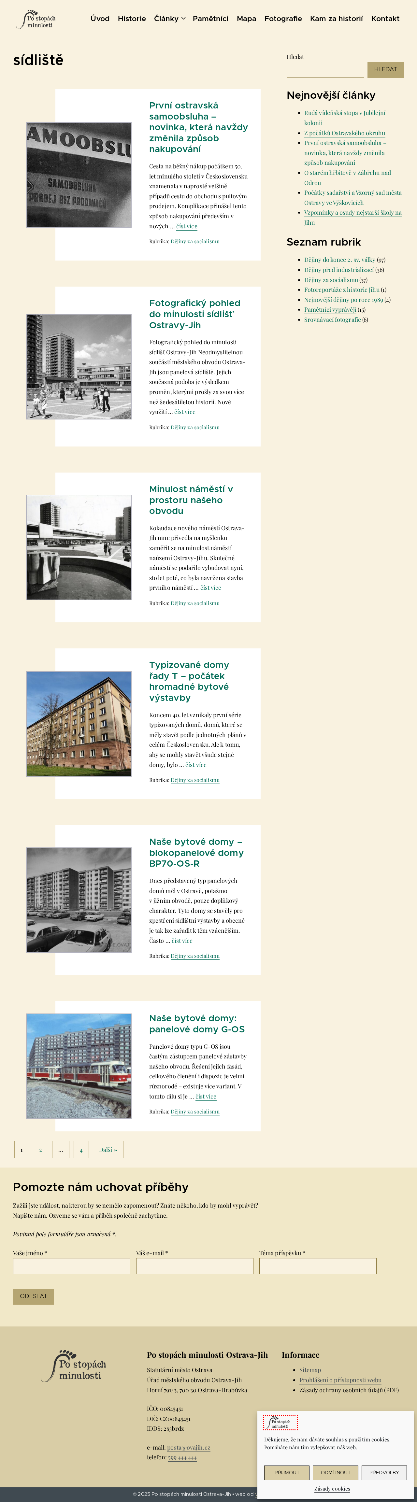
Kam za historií (336, 19)
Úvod (100, 19)
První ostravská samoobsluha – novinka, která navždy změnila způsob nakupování (198, 127)
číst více (186, 226)
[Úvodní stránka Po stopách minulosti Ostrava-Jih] (36, 20)
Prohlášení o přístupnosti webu (340, 1380)
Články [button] (166, 19)
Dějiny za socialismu (195, 241)
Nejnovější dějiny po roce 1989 (343, 300)
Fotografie (283, 19)
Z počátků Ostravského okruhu (344, 133)
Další (108, 1149)
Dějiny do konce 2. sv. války (340, 259)
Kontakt (385, 19)
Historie (132, 19)
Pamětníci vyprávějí (330, 309)
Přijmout (287, 1472)
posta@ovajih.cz (188, 1447)
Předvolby (384, 1472)
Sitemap (310, 1370)
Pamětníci (211, 19)
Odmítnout (336, 1472)
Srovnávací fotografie (332, 319)
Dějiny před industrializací (339, 270)
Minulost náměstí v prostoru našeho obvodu (191, 500)
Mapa (246, 19)
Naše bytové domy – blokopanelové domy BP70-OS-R (196, 853)
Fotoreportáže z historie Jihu (342, 289)
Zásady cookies (332, 1488)
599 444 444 (182, 1457)
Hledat (295, 57)
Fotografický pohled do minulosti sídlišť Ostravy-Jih (194, 314)
